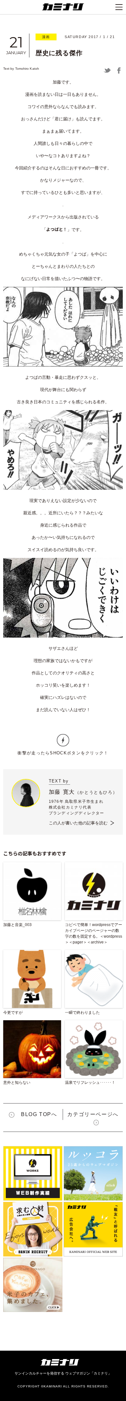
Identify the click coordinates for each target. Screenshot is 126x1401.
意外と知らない (16, 1082)
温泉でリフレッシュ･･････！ (90, 1082)
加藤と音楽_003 (17, 924)
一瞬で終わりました (82, 1012)
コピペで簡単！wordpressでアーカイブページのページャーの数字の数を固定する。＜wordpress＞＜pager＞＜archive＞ (93, 933)
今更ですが (13, 1012)
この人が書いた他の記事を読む (78, 823)
